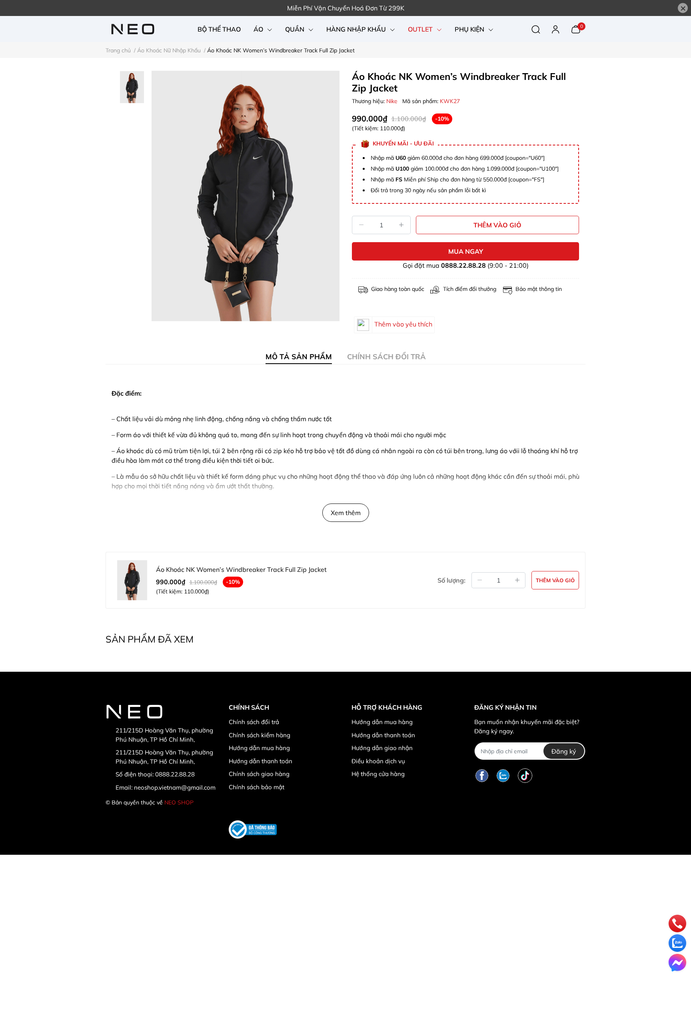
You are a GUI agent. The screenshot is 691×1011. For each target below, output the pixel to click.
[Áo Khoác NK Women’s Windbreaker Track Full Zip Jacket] (246, 196)
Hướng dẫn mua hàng (259, 748)
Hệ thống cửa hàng (378, 774)
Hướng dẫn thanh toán (260, 761)
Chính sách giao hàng (259, 774)
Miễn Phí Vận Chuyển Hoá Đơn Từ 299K (345, 8)
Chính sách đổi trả (254, 722)
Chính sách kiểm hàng (259, 735)
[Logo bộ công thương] (253, 829)
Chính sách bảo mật (256, 787)
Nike (392, 101)
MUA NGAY (465, 251)
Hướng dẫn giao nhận (382, 748)
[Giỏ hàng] (575, 28)
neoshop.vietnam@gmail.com (175, 787)
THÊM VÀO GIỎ (497, 225)
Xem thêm (346, 513)
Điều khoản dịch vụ (378, 761)
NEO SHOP (179, 802)
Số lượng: (451, 580)
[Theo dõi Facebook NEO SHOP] (481, 775)
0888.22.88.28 (463, 265)
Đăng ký (563, 751)
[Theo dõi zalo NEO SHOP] (503, 775)
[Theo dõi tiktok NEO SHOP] (525, 775)
